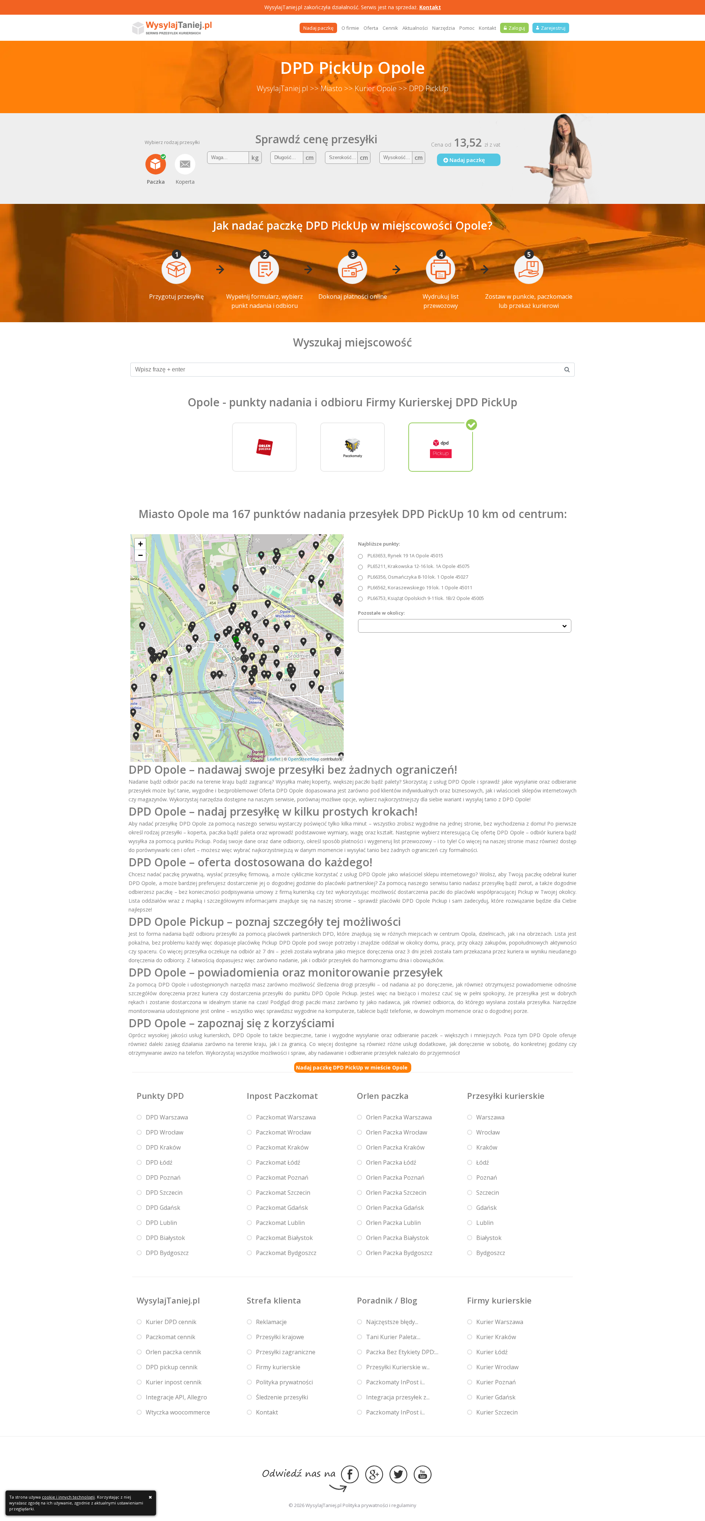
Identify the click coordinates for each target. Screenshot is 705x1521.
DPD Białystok (165, 1238)
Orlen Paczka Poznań (395, 1177)
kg (255, 158)
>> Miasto (326, 88)
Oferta (371, 28)
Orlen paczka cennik (173, 1352)
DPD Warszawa (167, 1117)
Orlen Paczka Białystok (397, 1238)
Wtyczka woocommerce (178, 1412)
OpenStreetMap (303, 759)
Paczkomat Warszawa (286, 1117)
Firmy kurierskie (278, 1367)
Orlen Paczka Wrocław (396, 1132)
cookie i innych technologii (68, 1497)
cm (310, 158)
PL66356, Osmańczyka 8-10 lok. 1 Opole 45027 (418, 576)
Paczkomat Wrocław (283, 1132)
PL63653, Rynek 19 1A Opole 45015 (405, 555)
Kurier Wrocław (497, 1367)
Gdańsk (486, 1208)
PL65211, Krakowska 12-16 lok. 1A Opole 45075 (419, 566)
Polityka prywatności (284, 1382)
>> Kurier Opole (370, 88)
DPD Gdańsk (163, 1208)
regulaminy (403, 1505)
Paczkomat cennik (170, 1337)
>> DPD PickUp (423, 88)
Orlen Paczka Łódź (391, 1162)
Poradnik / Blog (387, 1300)
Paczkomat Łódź (278, 1162)
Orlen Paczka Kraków (395, 1147)
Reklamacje (271, 1322)
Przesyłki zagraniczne (285, 1352)
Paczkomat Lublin (280, 1223)
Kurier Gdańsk (496, 1397)
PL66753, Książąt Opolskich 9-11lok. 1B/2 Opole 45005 (426, 598)
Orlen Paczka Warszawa (399, 1117)
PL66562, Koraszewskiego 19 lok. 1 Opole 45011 (420, 587)
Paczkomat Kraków (282, 1147)
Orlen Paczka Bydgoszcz (399, 1253)
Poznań (486, 1177)
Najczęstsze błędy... (392, 1322)
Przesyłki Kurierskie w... (398, 1367)
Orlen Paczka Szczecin (396, 1193)
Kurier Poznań (496, 1382)
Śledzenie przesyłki (282, 1397)
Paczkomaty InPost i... (395, 1382)
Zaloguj (517, 28)
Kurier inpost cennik (174, 1382)
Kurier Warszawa (499, 1322)
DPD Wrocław (164, 1132)
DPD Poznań (163, 1177)
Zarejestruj (553, 28)
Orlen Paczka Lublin (393, 1223)
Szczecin (487, 1193)
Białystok (489, 1238)
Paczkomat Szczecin (283, 1193)
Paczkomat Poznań (282, 1177)
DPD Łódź (159, 1162)
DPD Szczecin (164, 1193)
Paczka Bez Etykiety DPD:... (402, 1352)
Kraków (486, 1147)
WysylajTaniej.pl (282, 88)
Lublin (485, 1223)
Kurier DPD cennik (171, 1322)
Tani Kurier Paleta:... (393, 1337)
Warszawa (490, 1117)
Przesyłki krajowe (280, 1337)
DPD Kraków (163, 1147)
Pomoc (466, 28)
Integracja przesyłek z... (398, 1397)
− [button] (140, 555)
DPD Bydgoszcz (167, 1253)
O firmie (350, 28)
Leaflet (274, 759)
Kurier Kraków (496, 1337)
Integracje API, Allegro (176, 1397)
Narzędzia (443, 28)
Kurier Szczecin (497, 1412)
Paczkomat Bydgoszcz (286, 1253)
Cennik (390, 28)
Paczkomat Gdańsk (282, 1208)
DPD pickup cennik (172, 1367)
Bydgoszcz (490, 1253)
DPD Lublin (161, 1223)
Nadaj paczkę (318, 28)
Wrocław (488, 1132)
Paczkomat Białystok (284, 1238)
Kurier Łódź (492, 1352)
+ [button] (140, 544)
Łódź (482, 1162)
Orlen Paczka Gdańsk (395, 1208)
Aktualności (415, 28)
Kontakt (430, 7)
